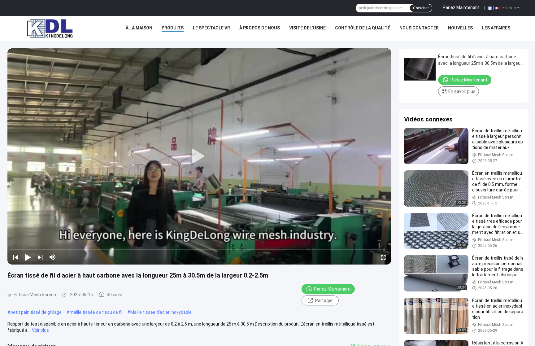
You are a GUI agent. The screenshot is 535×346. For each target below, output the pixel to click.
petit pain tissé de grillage (36, 312)
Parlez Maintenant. (462, 7)
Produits (173, 27)
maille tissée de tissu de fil (96, 312)
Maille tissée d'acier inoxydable (161, 312)
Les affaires (496, 27)
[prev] (15, 257)
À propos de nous (259, 27)
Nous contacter (419, 27)
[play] (199, 156)
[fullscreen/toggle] (383, 257)
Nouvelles (460, 27)
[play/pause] (28, 257)
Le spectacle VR (211, 27)
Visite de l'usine (307, 27)
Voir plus (40, 330)
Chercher (421, 8)
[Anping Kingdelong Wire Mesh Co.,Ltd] (49, 28)
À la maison (139, 27)
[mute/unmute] (52, 257)
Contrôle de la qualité (362, 27)
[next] (40, 257)
